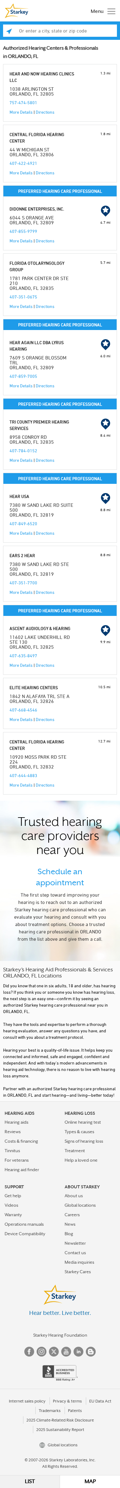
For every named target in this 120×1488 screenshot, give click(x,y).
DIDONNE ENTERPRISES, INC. (37, 208)
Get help (13, 1195)
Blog (69, 1233)
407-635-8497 (23, 655)
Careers (72, 1214)
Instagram (41, 1352)
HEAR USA (19, 496)
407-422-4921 (23, 163)
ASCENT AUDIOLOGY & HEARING (40, 628)
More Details (21, 112)
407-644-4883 (23, 775)
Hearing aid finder (22, 1169)
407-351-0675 (23, 296)
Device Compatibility (25, 1233)
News (70, 1224)
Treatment (75, 1150)
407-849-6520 (23, 523)
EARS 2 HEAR (22, 555)
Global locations (80, 1205)
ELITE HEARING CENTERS (34, 687)
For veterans (17, 1160)
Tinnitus (12, 1150)
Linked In (78, 1352)
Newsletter (75, 1243)
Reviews (13, 1131)
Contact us (75, 1252)
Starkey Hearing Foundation (60, 1335)
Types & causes (79, 1131)
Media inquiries (79, 1262)
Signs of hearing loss (84, 1141)
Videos (11, 1205)
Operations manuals (24, 1224)
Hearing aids (16, 1122)
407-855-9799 (23, 231)
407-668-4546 (23, 709)
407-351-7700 (23, 582)
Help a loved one (81, 1160)
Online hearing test (83, 1122)
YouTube (66, 1352)
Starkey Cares (78, 1271)
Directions (45, 112)
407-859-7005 (23, 376)
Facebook (29, 1352)
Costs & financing (21, 1141)
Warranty (13, 1214)
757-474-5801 (23, 102)
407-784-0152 (23, 450)
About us (74, 1195)
